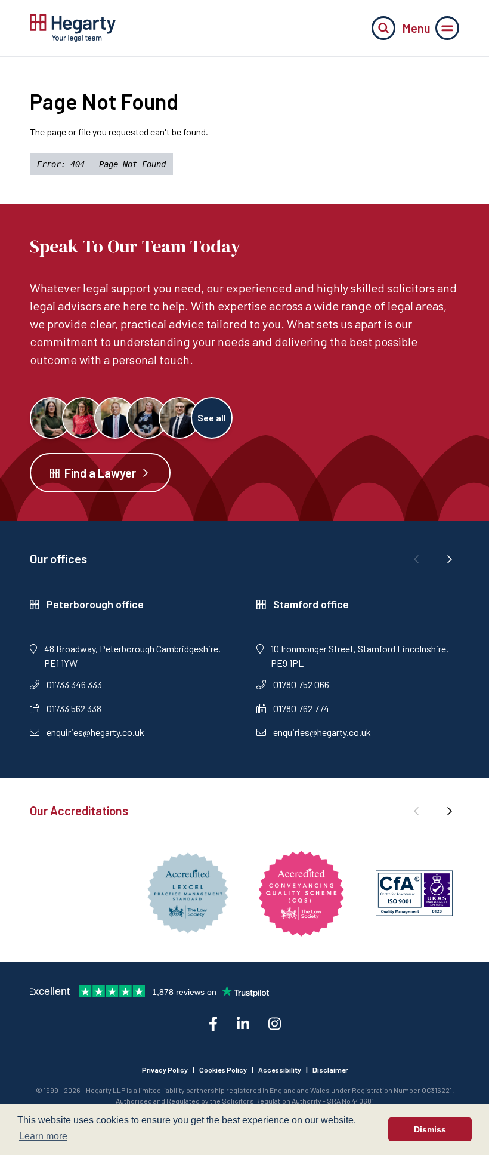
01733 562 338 (74, 708)
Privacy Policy (165, 1069)
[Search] (383, 28)
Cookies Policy (223, 1069)
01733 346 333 (74, 684)
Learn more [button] (43, 1136)
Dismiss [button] (430, 1129)
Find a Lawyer (100, 473)
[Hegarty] (73, 28)
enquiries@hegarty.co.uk (95, 732)
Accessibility (279, 1069)
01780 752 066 (301, 684)
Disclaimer (330, 1069)
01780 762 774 (301, 708)
